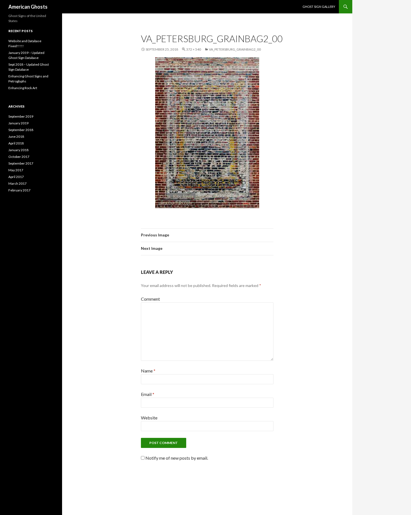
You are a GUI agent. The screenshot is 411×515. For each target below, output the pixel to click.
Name (148, 370)
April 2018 (16, 143)
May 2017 (15, 170)
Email (147, 394)
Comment (150, 299)
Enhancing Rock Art (22, 88)
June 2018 (16, 136)
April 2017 (16, 177)
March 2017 (17, 183)
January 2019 (18, 123)
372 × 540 (193, 49)
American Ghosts (28, 7)
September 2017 (20, 163)
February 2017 (19, 190)
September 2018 (20, 130)
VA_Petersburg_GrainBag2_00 (235, 49)
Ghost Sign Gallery (319, 6)
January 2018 (18, 150)
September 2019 (20, 116)
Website (149, 417)
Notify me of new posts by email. (176, 458)
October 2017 (18, 157)
